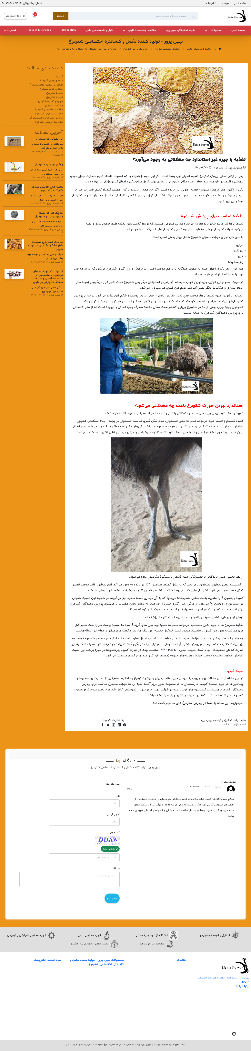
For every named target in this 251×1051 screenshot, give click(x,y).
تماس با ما (211, 3)
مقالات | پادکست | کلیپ (142, 30)
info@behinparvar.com (229, 1009)
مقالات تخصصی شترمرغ (167, 49)
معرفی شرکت (178, 971)
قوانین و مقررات (176, 1004)
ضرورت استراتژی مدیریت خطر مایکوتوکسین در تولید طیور (45, 245)
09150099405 (235, 1015)
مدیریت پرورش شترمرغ (135, 49)
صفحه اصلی (240, 3)
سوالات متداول (177, 987)
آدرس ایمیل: (113, 814)
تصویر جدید (109, 848)
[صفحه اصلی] (222, 16)
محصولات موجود (114, 1000)
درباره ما (225, 3)
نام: (118, 796)
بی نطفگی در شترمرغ (49, 139)
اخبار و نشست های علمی (99, 30)
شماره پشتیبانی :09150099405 (24, 3)
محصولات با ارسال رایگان (109, 1024)
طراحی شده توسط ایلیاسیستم (78, 1044)
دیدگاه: (116, 868)
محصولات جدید (114, 976)
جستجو (61, 16)
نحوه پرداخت (178, 996)
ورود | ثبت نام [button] (14, 16)
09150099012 (236, 1021)
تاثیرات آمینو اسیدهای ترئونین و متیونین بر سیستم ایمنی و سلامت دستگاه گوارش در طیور (48, 277)
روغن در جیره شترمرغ (49, 165)
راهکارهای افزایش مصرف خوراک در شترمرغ (47, 189)
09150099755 (236, 1027)
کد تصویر (115, 833)
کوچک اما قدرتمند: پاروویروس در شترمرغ (49, 215)
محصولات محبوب (113, 1008)
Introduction (68, 30)
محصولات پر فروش (112, 984)
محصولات (216, 30)
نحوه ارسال (180, 979)
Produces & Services (38, 30)
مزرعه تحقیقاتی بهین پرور (180, 30)
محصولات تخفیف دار (111, 1016)
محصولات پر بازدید (112, 992)
